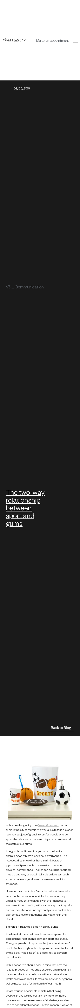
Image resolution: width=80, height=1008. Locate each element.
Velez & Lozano (48, 825)
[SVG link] (14, 40)
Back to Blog (61, 728)
